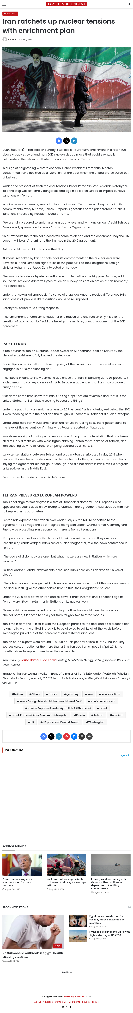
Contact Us (60, 1001)
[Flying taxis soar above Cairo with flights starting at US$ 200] (78, 936)
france (52, 694)
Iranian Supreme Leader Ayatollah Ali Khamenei (59, 708)
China (36, 694)
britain (18, 694)
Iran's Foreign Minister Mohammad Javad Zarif (50, 701)
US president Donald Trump (61, 722)
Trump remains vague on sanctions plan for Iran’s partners (17, 882)
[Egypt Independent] (66, 4)
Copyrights (74, 1001)
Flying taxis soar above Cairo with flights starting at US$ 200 (109, 933)
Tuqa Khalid (48, 660)
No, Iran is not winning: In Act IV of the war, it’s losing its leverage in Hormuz (66, 882)
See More (66, 972)
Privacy (86, 1001)
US (32, 722)
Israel (103, 708)
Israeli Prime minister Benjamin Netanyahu (39, 715)
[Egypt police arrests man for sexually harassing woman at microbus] (78, 921)
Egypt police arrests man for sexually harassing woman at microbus (106, 920)
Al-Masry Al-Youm (74, 996)
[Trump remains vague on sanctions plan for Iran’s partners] (22, 865)
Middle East (10, 13)
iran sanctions (111, 694)
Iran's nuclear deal (103, 701)
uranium (117, 715)
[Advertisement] (66, 800)
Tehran (98, 715)
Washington (96, 722)
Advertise (48, 1001)
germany (72, 694)
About (37, 1001)
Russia (80, 715)
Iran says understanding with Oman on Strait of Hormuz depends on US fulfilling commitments (108, 883)
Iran (90, 694)
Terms (95, 1001)
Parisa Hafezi (30, 660)
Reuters (12, 39)
